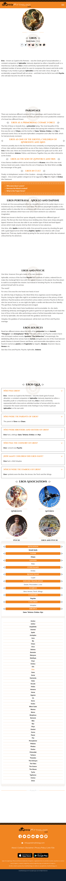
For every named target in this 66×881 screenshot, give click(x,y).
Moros (33, 712)
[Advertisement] (33, 53)
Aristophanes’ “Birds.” (22, 334)
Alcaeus (42, 162)
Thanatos (33, 758)
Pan (33, 738)
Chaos (18, 131)
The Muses (33, 769)
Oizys (33, 726)
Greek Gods (30, 41)
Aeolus (33, 621)
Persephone (33, 741)
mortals (32, 339)
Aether (33, 624)
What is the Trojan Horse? (15, 191)
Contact (21, 848)
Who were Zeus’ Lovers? (15, 186)
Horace (4, 346)
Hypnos (33, 695)
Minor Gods (33, 706)
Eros (3, 61)
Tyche (33, 772)
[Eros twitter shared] (25, 44)
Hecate (33, 684)
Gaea (37, 131)
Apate (33, 632)
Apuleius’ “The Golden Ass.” (34, 336)
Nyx (56, 131)
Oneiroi (33, 729)
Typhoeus (33, 775)
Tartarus (43, 131)
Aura (33, 638)
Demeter (33, 652)
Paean (33, 735)
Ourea (33, 732)
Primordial (33, 752)
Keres (33, 701)
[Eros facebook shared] (22, 44)
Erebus (48, 131)
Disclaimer (29, 848)
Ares (3, 151)
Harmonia (33, 678)
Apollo (15, 228)
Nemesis (33, 718)
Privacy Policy (40, 848)
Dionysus (33, 655)
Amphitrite (33, 627)
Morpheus (33, 715)
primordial (31, 126)
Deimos (33, 649)
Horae (33, 692)
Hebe (33, 681)
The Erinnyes (33, 761)
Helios (33, 686)
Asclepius (33, 635)
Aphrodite (22, 63)
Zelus (33, 781)
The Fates (33, 763)
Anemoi (33, 629)
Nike (33, 721)
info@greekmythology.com (34, 843)
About (14, 848)
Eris (33, 666)
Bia (33, 641)
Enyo (33, 661)
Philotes (33, 743)
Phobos (33, 746)
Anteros (18, 153)
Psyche (61, 73)
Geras (33, 675)
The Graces (33, 766)
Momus (33, 709)
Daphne (32, 231)
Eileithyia (33, 658)
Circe (33, 647)
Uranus (33, 778)
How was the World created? (17, 188)
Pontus (33, 749)
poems (18, 344)
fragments (28, 344)
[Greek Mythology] (16, 5)
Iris (60, 165)
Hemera (33, 689)
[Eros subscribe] (29, 44)
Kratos (33, 704)
